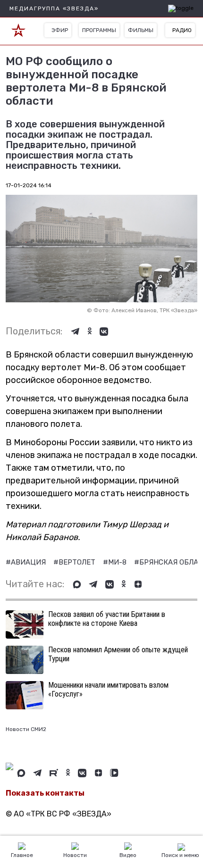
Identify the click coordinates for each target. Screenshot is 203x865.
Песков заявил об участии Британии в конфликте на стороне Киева (106, 618)
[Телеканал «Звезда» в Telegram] (93, 584)
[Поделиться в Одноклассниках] (89, 331)
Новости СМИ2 (26, 729)
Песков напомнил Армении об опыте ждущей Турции (118, 654)
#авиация (27, 562)
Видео (127, 855)
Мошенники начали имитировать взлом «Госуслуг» (108, 689)
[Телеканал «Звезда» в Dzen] (138, 584)
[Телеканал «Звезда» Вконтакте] (109, 584)
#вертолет (75, 562)
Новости (75, 855)
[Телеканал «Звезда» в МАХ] (77, 584)
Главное (22, 855)
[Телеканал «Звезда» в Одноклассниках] (123, 584)
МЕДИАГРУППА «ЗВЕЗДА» (54, 8)
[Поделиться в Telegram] (75, 331)
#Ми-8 (115, 562)
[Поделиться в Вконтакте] (104, 331)
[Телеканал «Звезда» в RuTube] (54, 773)
